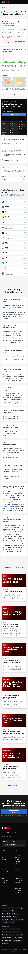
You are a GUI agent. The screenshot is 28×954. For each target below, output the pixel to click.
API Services (5, 929)
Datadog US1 (21, 908)
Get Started (4, 859)
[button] (26, 2)
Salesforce (14, 919)
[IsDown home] (5, 2)
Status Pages (18, 855)
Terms (19, 949)
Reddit (3, 7)
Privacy (24, 949)
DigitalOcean (6, 910)
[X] (4, 837)
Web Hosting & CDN (6, 937)
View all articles (13, 786)
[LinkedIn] (2, 837)
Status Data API (5, 889)
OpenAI (16, 916)
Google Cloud (7, 913)
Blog (2, 857)
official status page (13, 471)
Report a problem (21, 41)
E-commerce (4, 886)
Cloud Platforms (20, 934)
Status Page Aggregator (20, 852)
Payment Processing (6, 931)
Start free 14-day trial (9, 33)
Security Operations (17, 937)
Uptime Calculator (19, 892)
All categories (5, 943)
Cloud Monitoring (18, 857)
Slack (22, 504)
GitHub (14, 910)
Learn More (14, 117)
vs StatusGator (18, 876)
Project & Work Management (8, 934)
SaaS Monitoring (18, 861)
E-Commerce (16, 931)
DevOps (3, 878)
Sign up (19, 69)
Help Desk (4, 873)
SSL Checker (18, 890)
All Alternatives (18, 882)
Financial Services (18, 940)
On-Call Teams (5, 880)
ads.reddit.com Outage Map (9, 94)
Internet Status (18, 894)
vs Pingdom (17, 873)
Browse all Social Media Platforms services (13, 278)
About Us (4, 852)
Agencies (4, 884)
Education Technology (15, 929)
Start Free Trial (13, 114)
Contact (15, 949)
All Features (17, 863)
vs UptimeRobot (18, 880)
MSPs (3, 876)
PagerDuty (11, 506)
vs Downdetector (18, 871)
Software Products (6, 871)
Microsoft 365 (17, 913)
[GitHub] (7, 837)
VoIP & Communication (7, 940)
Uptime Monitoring (19, 859)
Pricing (3, 855)
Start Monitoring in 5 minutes (14, 811)
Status (10, 949)
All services (11, 922)
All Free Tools (18, 888)
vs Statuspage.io (18, 878)
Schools (3, 882)
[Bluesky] (10, 837)
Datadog (5, 506)
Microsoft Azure (7, 916)
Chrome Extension (19, 897)
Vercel (5, 922)
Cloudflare (12, 908)
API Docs (17, 865)
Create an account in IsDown (12, 473)
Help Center (4, 949)
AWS (5, 908)
